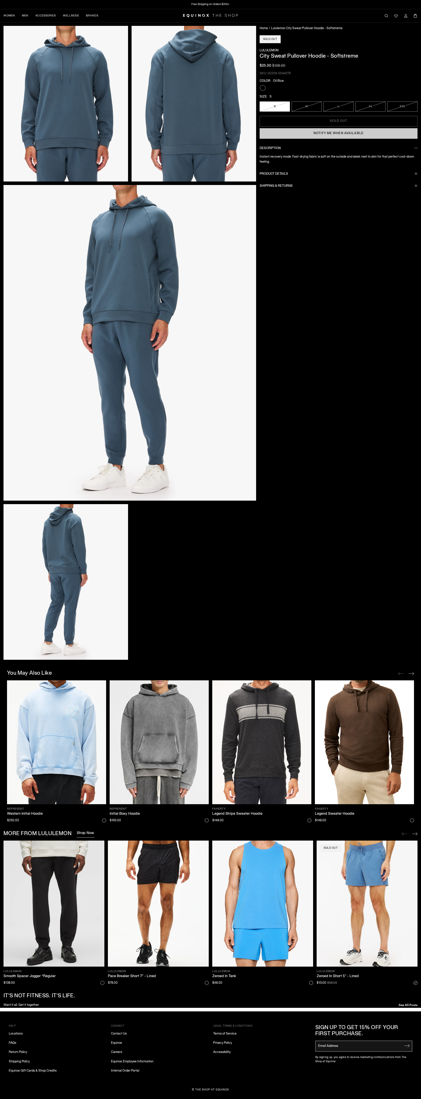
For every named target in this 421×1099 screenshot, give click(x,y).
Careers (116, 1052)
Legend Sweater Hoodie (334, 813)
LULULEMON (269, 50)
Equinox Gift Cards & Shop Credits (33, 1070)
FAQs (12, 1043)
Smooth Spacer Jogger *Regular (30, 976)
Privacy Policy (222, 1043)
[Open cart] (415, 16)
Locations (16, 1033)
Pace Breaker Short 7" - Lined (132, 976)
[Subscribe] (407, 1046)
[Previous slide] (404, 833)
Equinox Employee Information (132, 1061)
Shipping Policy (19, 1061)
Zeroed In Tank (224, 976)
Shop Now (85, 833)
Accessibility (222, 1052)
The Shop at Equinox (212, 1089)
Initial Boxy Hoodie (125, 813)
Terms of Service (225, 1033)
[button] (66, 103)
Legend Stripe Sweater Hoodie (237, 813)
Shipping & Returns (276, 185)
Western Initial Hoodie (25, 813)
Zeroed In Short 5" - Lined (338, 976)
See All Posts (408, 1005)
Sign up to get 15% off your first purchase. (356, 1031)
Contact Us (119, 1033)
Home (264, 28)
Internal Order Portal (125, 1070)
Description (270, 148)
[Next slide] (414, 833)
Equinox (116, 1043)
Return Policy (18, 1052)
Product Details (274, 173)
